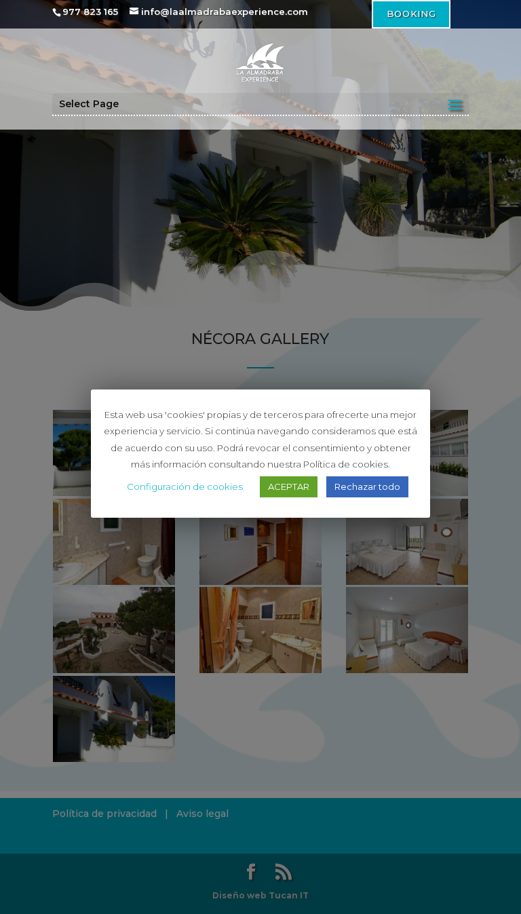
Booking (411, 13)
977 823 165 (90, 11)
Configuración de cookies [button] (185, 486)
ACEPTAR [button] (288, 486)
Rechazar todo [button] (367, 486)
